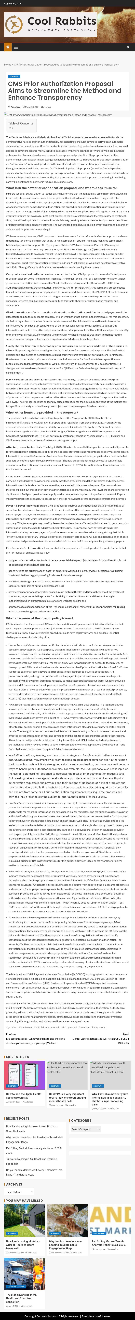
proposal (72, 1027)
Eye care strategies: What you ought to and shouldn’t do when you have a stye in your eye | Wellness (35, 1039)
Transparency (98, 1027)
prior (63, 1027)
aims (14, 1027)
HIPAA (83, 740)
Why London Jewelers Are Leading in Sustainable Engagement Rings (65, 1245)
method (55, 1027)
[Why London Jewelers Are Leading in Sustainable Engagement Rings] (67, 1220)
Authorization (25, 1027)
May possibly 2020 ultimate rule (90, 417)
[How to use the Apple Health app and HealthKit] (24, 1075)
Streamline (84, 1027)
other (95, 740)
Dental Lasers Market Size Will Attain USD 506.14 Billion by (100, 1039)
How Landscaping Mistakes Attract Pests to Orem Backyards (23, 1245)
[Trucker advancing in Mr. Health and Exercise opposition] (24, 1274)
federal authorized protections (95, 722)
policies (28, 726)
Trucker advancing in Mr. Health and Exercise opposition (21, 1298)
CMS (36, 1027)
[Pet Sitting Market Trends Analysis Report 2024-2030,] (110, 1220)
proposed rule (91, 137)
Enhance (45, 1027)
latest (73, 906)
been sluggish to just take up (52, 693)
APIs (93, 287)
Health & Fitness (16, 1287)
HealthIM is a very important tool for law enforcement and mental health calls (67, 1098)
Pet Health (99, 1233)
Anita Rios (15, 107)
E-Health (14, 76)
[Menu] (15, 47)
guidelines (107, 334)
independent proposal (45, 172)
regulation (87, 935)
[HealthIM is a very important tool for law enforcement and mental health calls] (67, 1075)
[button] (15, 47)
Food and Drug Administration (49, 749)
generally (75, 902)
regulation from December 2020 (85, 422)
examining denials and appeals (39, 978)
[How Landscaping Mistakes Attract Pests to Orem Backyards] (24, 1220)
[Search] (128, 47)
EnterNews (87, 1316)
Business (12, 1233)
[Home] (8, 47)
